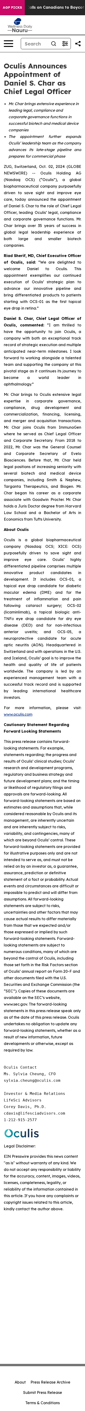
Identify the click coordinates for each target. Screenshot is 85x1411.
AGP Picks (12, 7)
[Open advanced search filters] (65, 43)
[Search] (53, 43)
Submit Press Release (42, 1392)
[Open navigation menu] (8, 43)
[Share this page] (78, 43)
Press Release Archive (50, 1382)
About (20, 1382)
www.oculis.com (18, 714)
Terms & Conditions (42, 1402)
